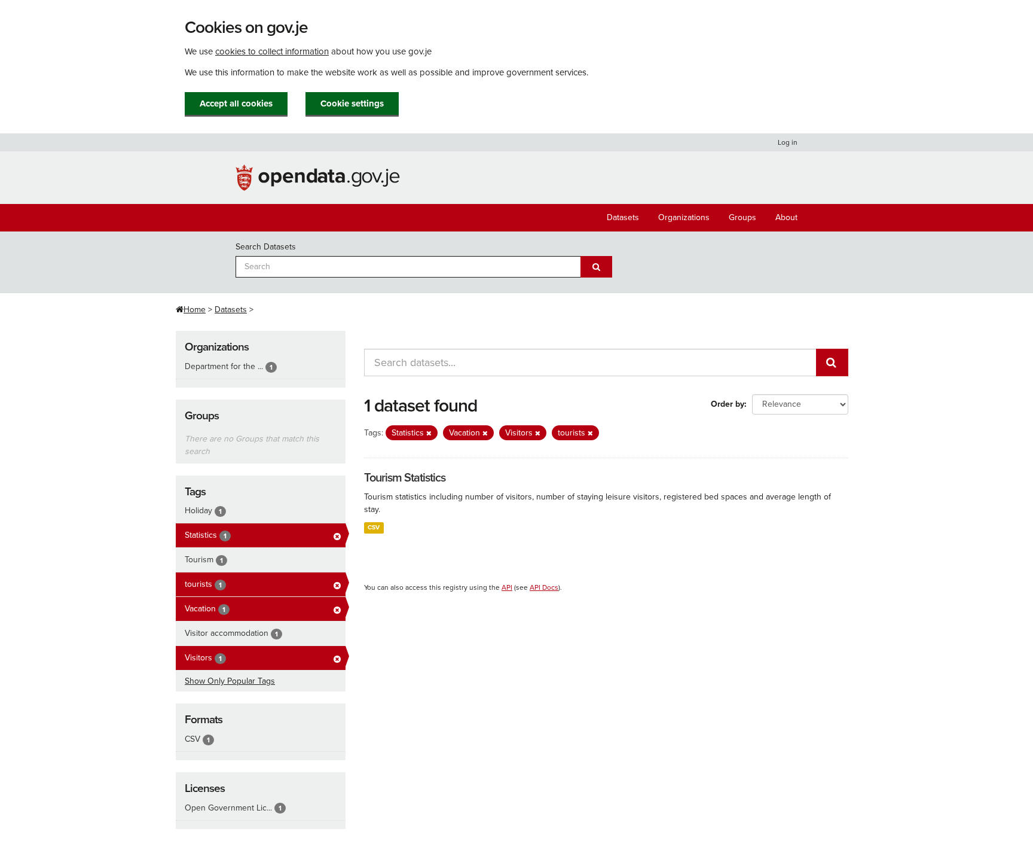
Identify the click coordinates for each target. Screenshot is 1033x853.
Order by (727, 404)
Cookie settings (352, 103)
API (507, 587)
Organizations (684, 217)
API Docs (544, 587)
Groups (742, 217)
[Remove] (429, 433)
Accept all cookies (236, 103)
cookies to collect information (272, 51)
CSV (374, 527)
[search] (832, 362)
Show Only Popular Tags (230, 681)
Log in (787, 142)
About (786, 217)
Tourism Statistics (404, 478)
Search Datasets (266, 247)
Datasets (623, 217)
